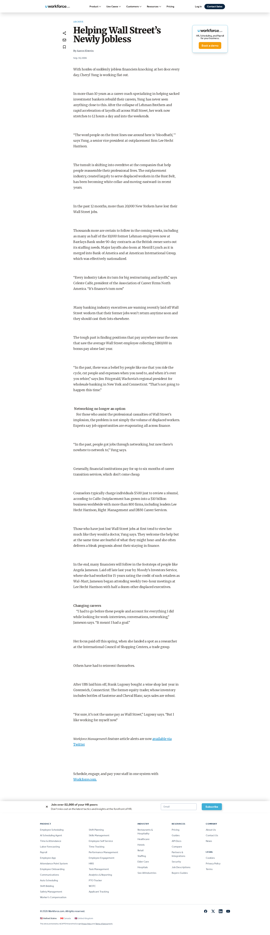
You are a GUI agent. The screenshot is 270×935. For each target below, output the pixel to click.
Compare (177, 846)
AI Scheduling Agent (51, 835)
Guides (176, 835)
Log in (198, 6)
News (209, 841)
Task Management (99, 869)
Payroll (43, 852)
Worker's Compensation (53, 897)
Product (94, 6)
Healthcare (144, 839)
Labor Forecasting (50, 846)
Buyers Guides (180, 872)
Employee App (48, 857)
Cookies (210, 857)
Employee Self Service (101, 841)
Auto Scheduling (49, 880)
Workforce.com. (85, 779)
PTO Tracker (95, 880)
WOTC (92, 886)
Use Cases (112, 6)
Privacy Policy (213, 863)
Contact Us (212, 835)
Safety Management (51, 891)
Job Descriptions (181, 867)
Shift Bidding (47, 886)
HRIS (91, 863)
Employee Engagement (101, 857)
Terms (209, 869)
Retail (140, 850)
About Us (211, 829)
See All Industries (147, 872)
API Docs (176, 841)
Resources (152, 6)
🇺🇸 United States (48, 918)
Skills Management (99, 835)
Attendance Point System (54, 863)
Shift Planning (96, 829)
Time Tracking (96, 846)
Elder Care (143, 861)
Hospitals (143, 867)
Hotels (141, 844)
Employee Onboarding (52, 869)
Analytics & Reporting (100, 874)
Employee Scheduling (52, 829)
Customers (132, 6)
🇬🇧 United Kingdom (84, 918)
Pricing (170, 6)
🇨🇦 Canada (65, 918)
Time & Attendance (50, 841)
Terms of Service (101, 924)
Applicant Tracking (99, 891)
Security (176, 861)
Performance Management (103, 852)
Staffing (142, 856)
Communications (49, 874)
